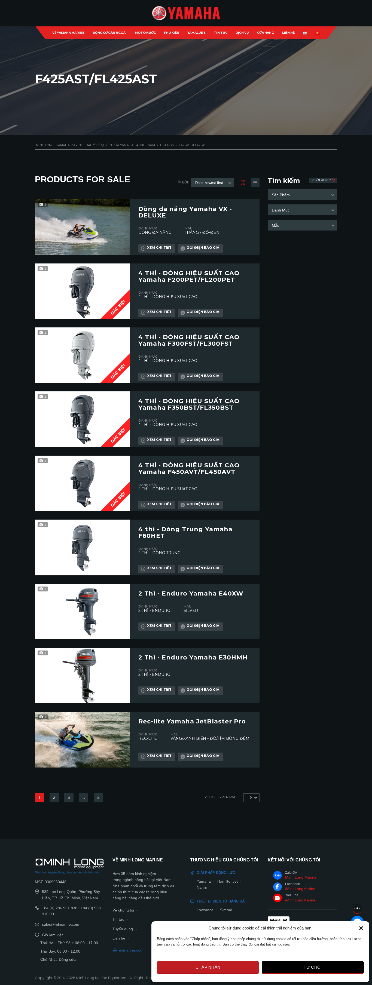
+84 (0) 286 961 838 (59, 908)
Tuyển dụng (122, 929)
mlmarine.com (131, 950)
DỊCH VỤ (242, 33)
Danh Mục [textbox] (280, 210)
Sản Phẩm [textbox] (281, 195)
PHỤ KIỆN (171, 33)
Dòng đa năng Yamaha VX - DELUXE (185, 212)
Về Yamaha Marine (68, 33)
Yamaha (204, 881)
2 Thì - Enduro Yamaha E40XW (190, 593)
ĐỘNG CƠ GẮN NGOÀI (110, 33)
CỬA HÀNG (265, 33)
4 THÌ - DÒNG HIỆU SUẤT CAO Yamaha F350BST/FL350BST (189, 404)
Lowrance (205, 910)
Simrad (226, 910)
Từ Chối (313, 967)
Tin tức (118, 919)
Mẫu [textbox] (275, 225)
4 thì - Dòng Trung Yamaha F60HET (185, 532)
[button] (361, 928)
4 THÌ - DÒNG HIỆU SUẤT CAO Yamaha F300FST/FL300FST (189, 340)
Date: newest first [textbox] (209, 183)
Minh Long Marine (300, 877)
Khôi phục (322, 180)
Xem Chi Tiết (159, 248)
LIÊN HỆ (288, 33)
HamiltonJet (227, 881)
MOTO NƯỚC (145, 33)
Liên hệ (118, 938)
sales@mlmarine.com (60, 924)
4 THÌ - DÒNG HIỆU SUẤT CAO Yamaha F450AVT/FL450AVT (189, 468)
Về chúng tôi (123, 910)
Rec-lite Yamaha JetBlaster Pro (192, 721)
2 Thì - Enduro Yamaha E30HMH (193, 657)
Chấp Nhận (208, 967)
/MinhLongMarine (300, 888)
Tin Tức (220, 33)
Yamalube (196, 33)
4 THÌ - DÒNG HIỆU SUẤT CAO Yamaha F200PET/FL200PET (189, 276)
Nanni (202, 887)
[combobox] (302, 194)
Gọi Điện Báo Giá (203, 248)
